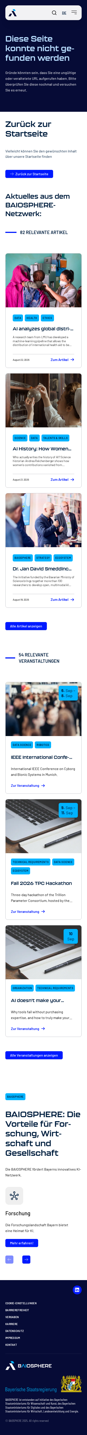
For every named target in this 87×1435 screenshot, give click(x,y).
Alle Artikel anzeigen (26, 626)
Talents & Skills (55, 437)
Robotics (43, 744)
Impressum (12, 1337)
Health (32, 317)
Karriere (11, 1323)
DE (64, 13)
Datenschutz (14, 1330)
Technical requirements (31, 861)
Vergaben (12, 1317)
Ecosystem (63, 557)
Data (17, 317)
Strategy (43, 557)
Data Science (22, 744)
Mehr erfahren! (21, 1243)
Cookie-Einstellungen (21, 1303)
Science (20, 437)
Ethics (47, 317)
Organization (22, 988)
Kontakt (11, 1344)
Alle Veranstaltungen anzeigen (34, 1055)
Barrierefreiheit (17, 1310)
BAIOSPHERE (22, 557)
